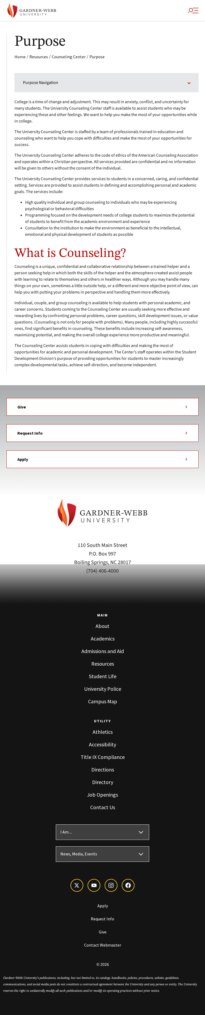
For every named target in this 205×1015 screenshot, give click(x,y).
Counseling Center (69, 56)
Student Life (102, 676)
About (102, 626)
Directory (102, 782)
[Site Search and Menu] (193, 10)
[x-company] (76, 885)
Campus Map (102, 701)
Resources (38, 56)
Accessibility (102, 744)
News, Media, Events (78, 854)
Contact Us (102, 807)
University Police (102, 688)
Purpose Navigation (40, 83)
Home (20, 56)
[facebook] (128, 885)
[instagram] (111, 885)
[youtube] (94, 885)
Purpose (97, 56)
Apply (22, 459)
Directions (102, 769)
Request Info (30, 433)
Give (21, 407)
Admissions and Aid (102, 651)
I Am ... (66, 832)
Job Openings (102, 794)
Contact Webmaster (102, 945)
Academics (103, 638)
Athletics (103, 731)
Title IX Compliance (103, 757)
